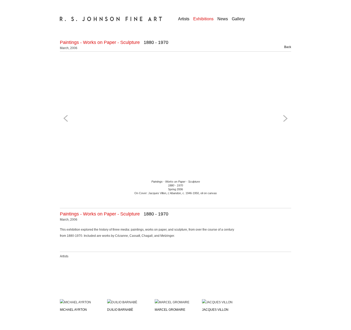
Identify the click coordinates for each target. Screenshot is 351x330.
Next (284, 118)
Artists (183, 19)
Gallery (238, 19)
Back (284, 47)
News (222, 19)
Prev (66, 118)
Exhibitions (203, 19)
